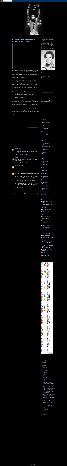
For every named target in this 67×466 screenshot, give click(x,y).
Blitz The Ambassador (45, 143)
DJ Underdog (43, 153)
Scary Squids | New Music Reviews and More (47, 231)
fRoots (43, 213)
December (45, 367)
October (44, 370)
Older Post (37, 193)
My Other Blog (43, 120)
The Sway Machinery (45, 185)
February (45, 409)
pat (15, 157)
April (44, 380)
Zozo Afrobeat (43, 194)
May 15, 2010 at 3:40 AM (21, 189)
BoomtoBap (44, 207)
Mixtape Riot (44, 223)
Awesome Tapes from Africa (47, 204)
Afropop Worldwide (44, 128)
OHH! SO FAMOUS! (46, 227)
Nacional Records (44, 173)
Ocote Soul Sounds (44, 176)
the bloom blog (45, 239)
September (45, 372)
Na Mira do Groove (46, 225)
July (44, 375)
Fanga (42, 156)
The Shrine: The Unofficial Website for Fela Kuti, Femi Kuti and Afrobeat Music (47, 246)
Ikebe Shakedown (44, 162)
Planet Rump (43, 177)
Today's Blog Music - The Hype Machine (47, 250)
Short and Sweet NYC (46, 233)
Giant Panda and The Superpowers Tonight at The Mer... (48, 383)
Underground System (45, 188)
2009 (43, 413)
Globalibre (44, 214)
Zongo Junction (44, 192)
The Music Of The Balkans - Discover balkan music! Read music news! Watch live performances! (48, 242)
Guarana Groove (45, 218)
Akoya (42, 129)
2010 (43, 365)
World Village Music (44, 191)
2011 (43, 363)
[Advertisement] (46, 438)
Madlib (13, 70)
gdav (16, 171)
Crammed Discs (44, 150)
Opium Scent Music (46, 229)
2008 (43, 414)
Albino (42, 132)
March (44, 407)
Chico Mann (43, 147)
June (44, 377)
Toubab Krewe (43, 186)
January (44, 410)
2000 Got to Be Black (47, 400)
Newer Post (14, 193)
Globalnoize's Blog (46, 216)
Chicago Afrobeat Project (45, 146)
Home (25, 193)
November (45, 368)
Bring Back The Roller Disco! (48, 209)
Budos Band (43, 144)
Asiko (42, 140)
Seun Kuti (42, 179)
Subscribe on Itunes (45, 101)
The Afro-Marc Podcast (45, 122)
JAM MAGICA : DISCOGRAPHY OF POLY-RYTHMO (47, 221)
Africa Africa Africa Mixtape (48, 386)
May (44, 379)
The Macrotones (44, 170)
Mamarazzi (43, 168)
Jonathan (16, 148)
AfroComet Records (44, 123)
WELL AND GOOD (45, 255)
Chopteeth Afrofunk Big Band (46, 149)
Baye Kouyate (43, 141)
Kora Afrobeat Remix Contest (48, 397)
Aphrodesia (43, 138)
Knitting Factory (44, 164)
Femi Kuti (42, 158)
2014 (43, 358)
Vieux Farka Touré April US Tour (49, 399)
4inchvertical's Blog (46, 199)
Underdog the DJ (18, 165)
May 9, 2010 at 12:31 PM (21, 168)
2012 (43, 362)
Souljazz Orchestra (44, 180)
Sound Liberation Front (45, 182)
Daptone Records (44, 152)
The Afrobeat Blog (34, 7)
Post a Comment (15, 191)
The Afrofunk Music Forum (47, 237)
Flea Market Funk (45, 211)
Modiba (42, 171)
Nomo (42, 174)
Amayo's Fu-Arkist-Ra (45, 134)
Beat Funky (44, 206)
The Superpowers (44, 183)
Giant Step (43, 159)
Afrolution (42, 126)
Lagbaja (42, 167)
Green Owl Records (44, 161)
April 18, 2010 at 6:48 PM (21, 154)
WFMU (42, 189)
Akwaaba (42, 131)
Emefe (42, 155)
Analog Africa (43, 135)
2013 (43, 360)
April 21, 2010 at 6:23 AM (21, 162)
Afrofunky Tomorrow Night (48, 402)
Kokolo (42, 165)
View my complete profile (46, 80)
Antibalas (42, 137)
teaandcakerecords (46, 235)
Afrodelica (42, 125)
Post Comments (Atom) (21, 196)
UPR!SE (43, 252)
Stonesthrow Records (31, 73)
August (44, 374)
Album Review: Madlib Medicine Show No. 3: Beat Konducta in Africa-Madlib (24, 40)
